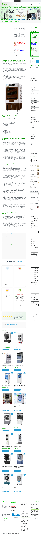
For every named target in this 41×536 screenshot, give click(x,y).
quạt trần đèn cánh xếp (34, 270)
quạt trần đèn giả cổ (34, 278)
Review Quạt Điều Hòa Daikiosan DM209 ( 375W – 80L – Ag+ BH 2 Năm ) (35, 507)
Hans (32, 82)
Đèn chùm (32, 71)
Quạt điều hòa (23, 4)
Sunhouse (32, 89)
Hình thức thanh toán (24, 523)
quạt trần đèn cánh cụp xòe (34, 264)
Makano (32, 136)
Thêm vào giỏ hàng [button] (5, 349)
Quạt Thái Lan (33, 243)
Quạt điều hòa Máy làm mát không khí (11, 22)
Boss (32, 127)
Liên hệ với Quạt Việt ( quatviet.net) (24, 526)
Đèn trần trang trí (33, 320)
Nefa (32, 138)
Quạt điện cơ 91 (33, 306)
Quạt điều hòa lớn (34, 146)
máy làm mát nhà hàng (34, 218)
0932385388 (37, 1)
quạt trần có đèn (33, 249)
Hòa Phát (32, 132)
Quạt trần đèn (33, 78)
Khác (32, 134)
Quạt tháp (32, 112)
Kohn (32, 85)
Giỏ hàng (22, 518)
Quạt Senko (33, 241)
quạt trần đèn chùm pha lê (34, 260)
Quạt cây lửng (33, 106)
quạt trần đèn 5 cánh (34, 257)
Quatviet (13, 4)
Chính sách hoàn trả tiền (24, 511)
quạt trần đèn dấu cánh (34, 276)
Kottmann (32, 87)
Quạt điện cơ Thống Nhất (34, 311)
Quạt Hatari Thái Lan (34, 225)
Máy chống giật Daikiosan (34, 93)
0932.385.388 (16, 49)
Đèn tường (32, 76)
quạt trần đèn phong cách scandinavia (34, 292)
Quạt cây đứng (33, 100)
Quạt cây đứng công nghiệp (34, 103)
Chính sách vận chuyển (24, 516)
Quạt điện (16, 4)
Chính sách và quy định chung (24, 514)
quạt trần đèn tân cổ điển (34, 295)
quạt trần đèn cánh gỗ (34, 266)
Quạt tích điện (33, 115)
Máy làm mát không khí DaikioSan (34, 216)
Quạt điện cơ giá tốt (34, 308)
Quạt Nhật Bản (33, 236)
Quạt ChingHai (33, 223)
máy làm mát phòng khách (34, 221)
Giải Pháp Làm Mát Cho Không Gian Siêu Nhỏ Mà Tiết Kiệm (34, 511)
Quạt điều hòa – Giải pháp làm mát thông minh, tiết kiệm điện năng (25, 529)
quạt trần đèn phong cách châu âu (34, 285)
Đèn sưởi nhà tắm (33, 80)
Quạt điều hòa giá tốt (34, 302)
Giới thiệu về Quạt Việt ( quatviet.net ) (24, 521)
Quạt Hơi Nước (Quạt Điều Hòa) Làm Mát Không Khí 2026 (34, 228)
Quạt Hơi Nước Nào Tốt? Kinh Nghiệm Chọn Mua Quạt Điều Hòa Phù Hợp (34, 519)
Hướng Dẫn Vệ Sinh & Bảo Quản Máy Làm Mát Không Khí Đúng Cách (35, 515)
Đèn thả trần (33, 74)
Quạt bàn (32, 98)
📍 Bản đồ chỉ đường (17, 52)
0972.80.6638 (21, 50)
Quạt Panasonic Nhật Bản (34, 239)
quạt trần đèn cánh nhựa (35, 268)
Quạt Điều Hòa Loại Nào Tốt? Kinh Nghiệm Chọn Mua (34, 524)
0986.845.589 (33, 44)
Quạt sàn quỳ (33, 110)
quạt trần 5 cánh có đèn (34, 247)
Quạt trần (32, 117)
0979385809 (27, 1)
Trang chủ (3, 22)
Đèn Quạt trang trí (33, 67)
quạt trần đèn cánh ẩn (34, 272)
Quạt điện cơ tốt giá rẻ (34, 314)
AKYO (32, 125)
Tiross (32, 91)
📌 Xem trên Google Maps (6, 242)
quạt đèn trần (33, 318)
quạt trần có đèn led (34, 251)
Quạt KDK (32, 234)
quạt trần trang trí (34, 255)
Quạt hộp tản (33, 108)
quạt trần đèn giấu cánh (34, 280)
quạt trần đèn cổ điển (34, 274)
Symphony (32, 149)
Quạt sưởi (31, 151)
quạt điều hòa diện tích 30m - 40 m (34, 300)
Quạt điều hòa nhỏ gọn (34, 304)
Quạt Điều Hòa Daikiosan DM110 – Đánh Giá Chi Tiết (35, 504)
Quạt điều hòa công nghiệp (34, 143)
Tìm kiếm (38, 62)
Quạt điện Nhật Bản (34, 316)
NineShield (32, 140)
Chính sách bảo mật (24, 506)
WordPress (15, 534)
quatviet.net (19, 261)
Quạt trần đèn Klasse (34, 282)
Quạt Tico (32, 245)
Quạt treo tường (33, 119)
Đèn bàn (32, 69)
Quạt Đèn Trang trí (30, 4)
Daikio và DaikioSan (34, 129)
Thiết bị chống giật (33, 153)
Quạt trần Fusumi (33, 253)
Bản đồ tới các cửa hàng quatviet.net (24, 504)
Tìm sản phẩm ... (17, 1)
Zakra (12, 534)
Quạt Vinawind (33, 297)
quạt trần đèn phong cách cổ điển (34, 288)
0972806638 (32, 1)
